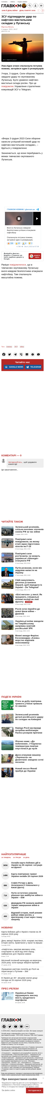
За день (26, 857)
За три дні (17, 857)
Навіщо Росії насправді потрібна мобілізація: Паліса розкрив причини (28, 730)
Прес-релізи (10, 988)
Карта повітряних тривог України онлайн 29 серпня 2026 (27, 875)
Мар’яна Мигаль (7, 27)
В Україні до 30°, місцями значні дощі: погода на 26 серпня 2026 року (19, 979)
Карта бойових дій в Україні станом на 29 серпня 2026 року (21, 933)
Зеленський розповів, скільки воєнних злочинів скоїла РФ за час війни (29, 529)
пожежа (9, 347)
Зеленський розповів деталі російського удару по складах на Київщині (29, 717)
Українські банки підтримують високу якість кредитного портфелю (26, 996)
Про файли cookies (8, 1090)
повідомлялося (18, 264)
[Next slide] (42, 10)
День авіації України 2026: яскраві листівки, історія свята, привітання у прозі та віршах (22, 942)
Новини (7, 927)
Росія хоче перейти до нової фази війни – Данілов (27, 611)
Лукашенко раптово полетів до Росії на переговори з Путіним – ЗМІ (20, 970)
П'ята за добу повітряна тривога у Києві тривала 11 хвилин (28, 703)
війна (22, 347)
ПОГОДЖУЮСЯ (34, 1090)
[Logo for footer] (11, 1021)
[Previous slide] (38, 10)
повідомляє (7, 86)
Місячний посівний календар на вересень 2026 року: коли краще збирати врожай (21, 961)
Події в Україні (11, 696)
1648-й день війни (10, 10)
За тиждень (6, 857)
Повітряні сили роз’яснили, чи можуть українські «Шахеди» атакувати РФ (27, 557)
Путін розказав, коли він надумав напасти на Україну (28, 570)
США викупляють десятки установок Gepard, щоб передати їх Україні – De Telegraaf (28, 583)
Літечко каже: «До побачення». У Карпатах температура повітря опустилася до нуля (28, 745)
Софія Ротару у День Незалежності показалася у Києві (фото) (25, 885)
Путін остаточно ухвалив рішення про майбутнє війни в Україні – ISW (27, 895)
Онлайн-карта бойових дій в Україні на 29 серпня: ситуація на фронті (26, 865)
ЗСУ (16, 347)
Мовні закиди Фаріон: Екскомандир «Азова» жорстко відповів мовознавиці (27, 639)
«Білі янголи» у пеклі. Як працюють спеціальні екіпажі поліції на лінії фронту (28, 598)
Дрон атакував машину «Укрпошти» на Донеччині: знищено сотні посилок (29, 758)
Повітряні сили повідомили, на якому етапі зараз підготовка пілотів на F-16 (27, 543)
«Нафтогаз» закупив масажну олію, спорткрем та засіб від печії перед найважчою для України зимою (18, 951)
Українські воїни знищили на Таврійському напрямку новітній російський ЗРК (29, 625)
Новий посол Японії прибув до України (26, 769)
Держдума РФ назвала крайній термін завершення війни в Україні (27, 905)
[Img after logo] (24, 6)
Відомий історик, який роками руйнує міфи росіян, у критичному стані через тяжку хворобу (26, 916)
